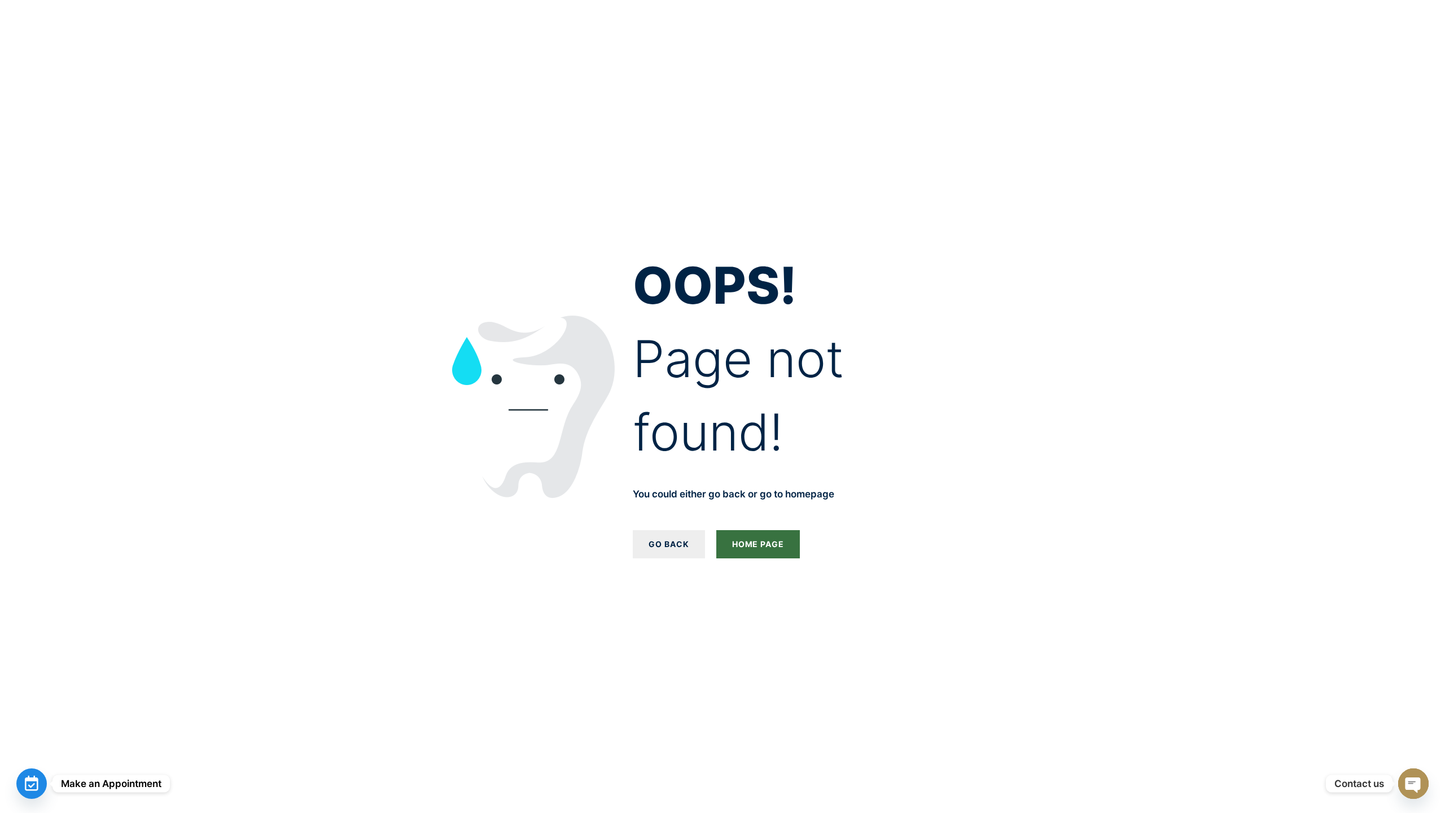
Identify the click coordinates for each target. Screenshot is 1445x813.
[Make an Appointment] (31, 783)
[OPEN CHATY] (1413, 783)
